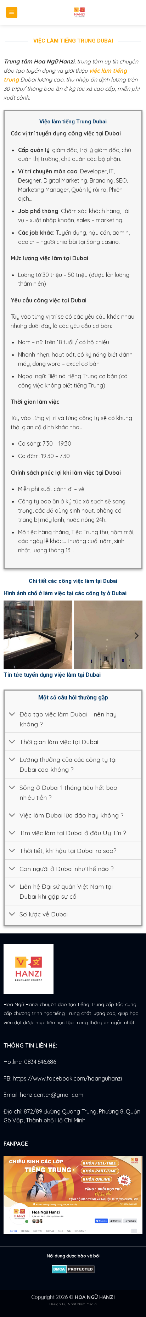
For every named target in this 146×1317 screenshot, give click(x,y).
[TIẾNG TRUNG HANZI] (79, 12)
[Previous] (10, 635)
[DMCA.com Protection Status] (73, 1268)
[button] (11, 12)
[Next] (136, 635)
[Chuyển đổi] (12, 714)
